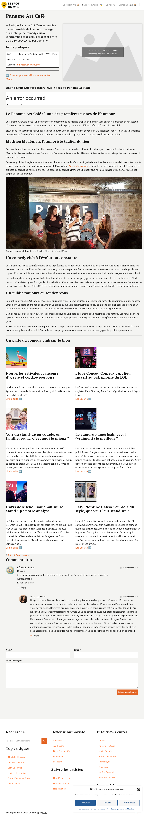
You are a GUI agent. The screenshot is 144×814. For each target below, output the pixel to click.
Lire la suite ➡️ (14, 399)
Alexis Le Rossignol (17, 757)
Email (77, 650)
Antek (102, 740)
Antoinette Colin (107, 746)
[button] (138, 789)
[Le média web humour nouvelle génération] (10, 5)
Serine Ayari (104, 767)
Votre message (14, 660)
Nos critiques (59, 788)
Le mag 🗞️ (110, 5)
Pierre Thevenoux (107, 756)
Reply (23, 587)
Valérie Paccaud (106, 772)
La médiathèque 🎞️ (127, 5)
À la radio (57, 740)
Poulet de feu (14, 783)
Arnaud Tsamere (16, 762)
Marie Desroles (106, 751)
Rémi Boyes (104, 761)
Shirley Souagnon (78, 166)
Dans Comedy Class (62, 751)
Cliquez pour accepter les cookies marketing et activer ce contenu (103, 52)
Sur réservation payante (28, 64)
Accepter (85, 802)
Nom (9, 650)
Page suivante (23, 555)
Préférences (129, 802)
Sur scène (57, 761)
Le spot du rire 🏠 (71, 5)
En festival (58, 756)
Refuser (107, 802)
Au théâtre (58, 746)
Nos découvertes (61, 778)
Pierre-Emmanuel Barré (19, 778)
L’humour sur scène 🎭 (92, 5)
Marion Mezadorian (17, 773)
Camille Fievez (15, 767)
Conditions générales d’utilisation (92, 809)
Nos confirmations (61, 783)
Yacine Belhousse (107, 777)
